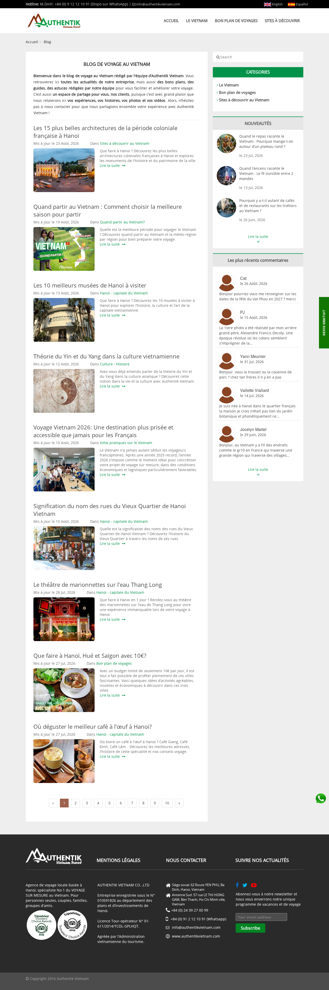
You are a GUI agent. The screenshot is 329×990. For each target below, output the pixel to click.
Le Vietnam (197, 20)
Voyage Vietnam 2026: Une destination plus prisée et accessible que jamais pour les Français (103, 431)
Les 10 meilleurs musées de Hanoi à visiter (89, 285)
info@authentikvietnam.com (158, 4)
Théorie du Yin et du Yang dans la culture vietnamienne (106, 356)
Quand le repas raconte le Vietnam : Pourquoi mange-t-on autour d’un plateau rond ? (266, 141)
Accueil (171, 20)
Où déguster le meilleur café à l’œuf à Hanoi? (92, 726)
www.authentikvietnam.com (196, 936)
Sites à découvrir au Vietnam (244, 99)
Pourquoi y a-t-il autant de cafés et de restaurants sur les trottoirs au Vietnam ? (268, 205)
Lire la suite (111, 165)
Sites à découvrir (282, 20)
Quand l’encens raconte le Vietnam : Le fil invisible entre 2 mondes (266, 173)
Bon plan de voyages (236, 20)
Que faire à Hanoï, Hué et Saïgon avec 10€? (89, 655)
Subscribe (250, 928)
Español (301, 4)
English (277, 4)
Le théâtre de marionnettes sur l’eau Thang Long (97, 584)
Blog (47, 41)
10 (167, 802)
